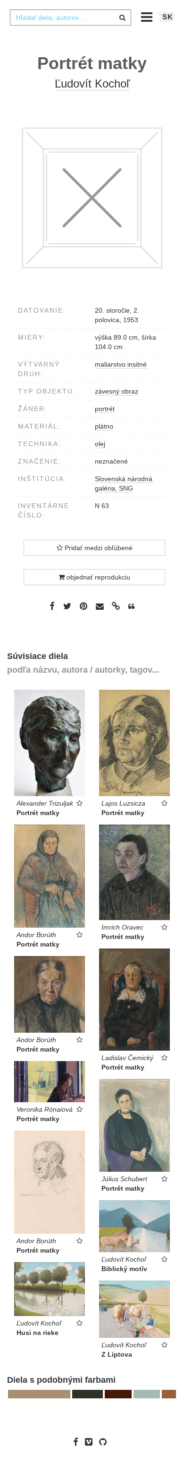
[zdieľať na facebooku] (52, 606)
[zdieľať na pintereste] (83, 606)
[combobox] (70, 17)
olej (100, 444)
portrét (105, 409)
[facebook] (78, 1442)
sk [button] (167, 17)
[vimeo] (91, 1442)
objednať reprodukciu (97, 577)
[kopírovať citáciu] (131, 606)
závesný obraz (116, 391)
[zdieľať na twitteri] (67, 606)
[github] (105, 1442)
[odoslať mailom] (99, 606)
